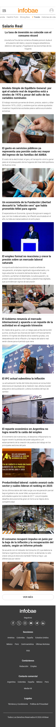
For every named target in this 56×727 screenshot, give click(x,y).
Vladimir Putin (11, 17)
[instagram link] (25, 623)
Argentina (11, 682)
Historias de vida (47, 17)
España (30, 638)
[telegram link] (37, 623)
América (10, 638)
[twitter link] (19, 623)
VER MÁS (28, 597)
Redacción (23, 666)
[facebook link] (13, 623)
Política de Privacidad (39, 704)
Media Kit (28, 688)
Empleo (33, 666)
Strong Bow (24, 17)
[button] (4, 10)
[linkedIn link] (43, 623)
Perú (17, 644)
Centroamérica (27, 644)
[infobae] (28, 10)
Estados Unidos (42, 638)
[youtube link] (31, 623)
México (10, 644)
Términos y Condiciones (18, 704)
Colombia (21, 638)
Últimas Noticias (43, 644)
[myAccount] (51, 10)
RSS (28, 651)
